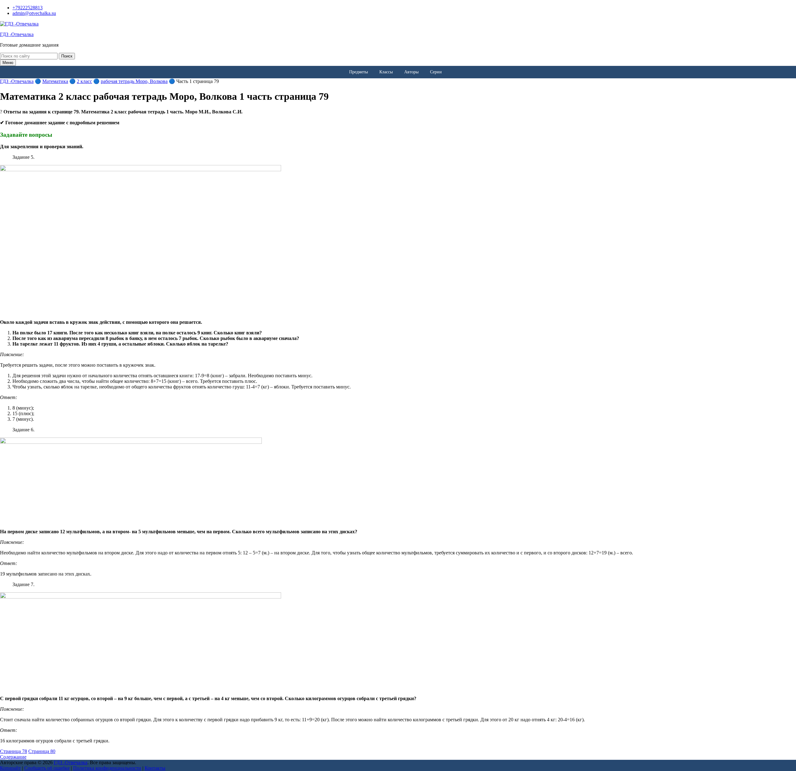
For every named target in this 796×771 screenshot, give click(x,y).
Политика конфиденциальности (107, 768)
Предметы (358, 72)
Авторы (411, 72)
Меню (7, 62)
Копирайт (10, 768)
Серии (436, 72)
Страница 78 (13, 751)
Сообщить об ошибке (47, 768)
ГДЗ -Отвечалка (17, 34)
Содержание (13, 757)
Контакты (155, 768)
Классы (386, 72)
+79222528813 (27, 7)
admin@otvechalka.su (34, 13)
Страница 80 (41, 751)
